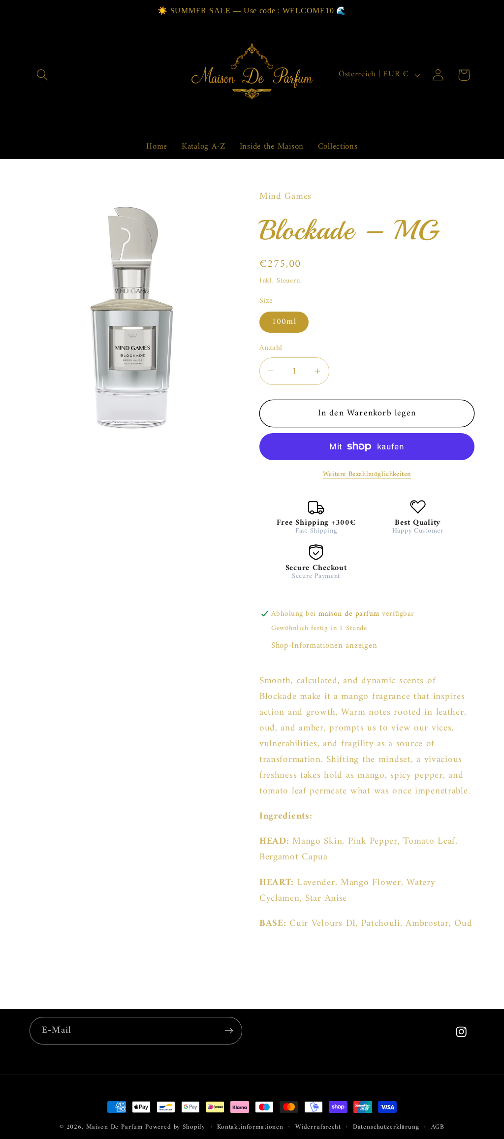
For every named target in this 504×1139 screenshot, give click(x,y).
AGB (438, 1127)
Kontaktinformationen (250, 1127)
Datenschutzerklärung (386, 1127)
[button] (43, 75)
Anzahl (271, 348)
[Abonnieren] (229, 1030)
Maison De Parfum (114, 1127)
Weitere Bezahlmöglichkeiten (367, 474)
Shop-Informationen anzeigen (324, 645)
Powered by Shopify (175, 1127)
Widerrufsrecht (318, 1127)
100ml (284, 322)
